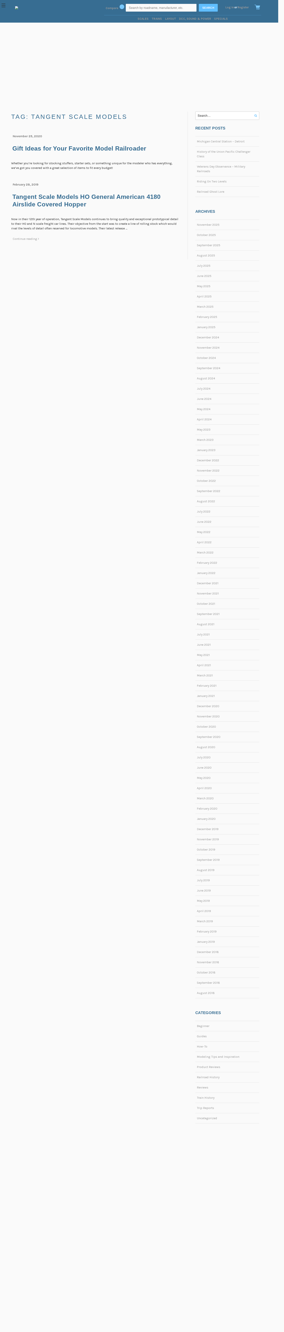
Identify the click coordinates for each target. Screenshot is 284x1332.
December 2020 (208, 706)
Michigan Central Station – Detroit (221, 141)
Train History (205, 1097)
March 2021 (205, 675)
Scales (143, 18)
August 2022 (206, 501)
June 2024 (204, 399)
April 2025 (204, 296)
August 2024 (206, 378)
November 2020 (208, 716)
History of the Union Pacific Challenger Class (223, 154)
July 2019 (203, 880)
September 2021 (208, 614)
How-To (202, 1046)
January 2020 (206, 819)
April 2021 (204, 665)
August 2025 (206, 255)
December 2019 (208, 829)
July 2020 (204, 757)
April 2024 (204, 419)
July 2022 (203, 511)
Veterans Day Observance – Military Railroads (221, 169)
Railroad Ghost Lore (210, 191)
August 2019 (205, 870)
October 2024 (206, 358)
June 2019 (204, 890)
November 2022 (208, 470)
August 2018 (206, 993)
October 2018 (206, 972)
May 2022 (203, 532)
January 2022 (206, 573)
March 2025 (205, 306)
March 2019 (205, 921)
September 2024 (208, 368)
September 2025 (208, 245)
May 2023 (203, 429)
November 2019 (208, 839)
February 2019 (207, 931)
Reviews (202, 1087)
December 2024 (208, 337)
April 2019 (204, 911)
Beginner (203, 1026)
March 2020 (205, 798)
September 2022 (208, 491)
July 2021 (203, 634)
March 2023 (205, 440)
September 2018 (208, 983)
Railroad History (208, 1077)
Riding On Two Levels (212, 181)
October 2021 (206, 604)
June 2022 (204, 522)
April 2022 (204, 542)
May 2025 (203, 286)
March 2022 (205, 552)
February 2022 (207, 563)
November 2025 (208, 225)
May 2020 (204, 778)
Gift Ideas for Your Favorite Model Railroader (79, 148)
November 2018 (208, 962)
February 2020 (207, 808)
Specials (221, 18)
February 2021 (207, 685)
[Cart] (256, 7)
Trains (157, 18)
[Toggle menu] (5, 5)
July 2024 (203, 388)
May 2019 (203, 901)
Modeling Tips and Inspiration (218, 1057)
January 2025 (206, 327)
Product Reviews (208, 1067)
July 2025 (203, 265)
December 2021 (208, 583)
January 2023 (206, 450)
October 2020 (206, 726)
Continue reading (25, 239)
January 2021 (206, 696)
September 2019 (208, 860)
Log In (229, 7)
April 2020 (204, 788)
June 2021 (204, 644)
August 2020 (206, 747)
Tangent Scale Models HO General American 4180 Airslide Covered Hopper (86, 200)
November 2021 (208, 593)
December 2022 (208, 460)
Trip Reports (205, 1108)
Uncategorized (207, 1118)
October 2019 (206, 849)
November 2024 (208, 347)
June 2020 (204, 767)
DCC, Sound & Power (195, 18)
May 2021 (203, 655)
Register (243, 7)
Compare (112, 8)
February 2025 (207, 317)
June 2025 (204, 276)
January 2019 (206, 942)
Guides (202, 1036)
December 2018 (208, 952)
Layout (170, 18)
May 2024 (203, 409)
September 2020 (208, 737)
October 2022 (206, 481)
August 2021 (205, 624)
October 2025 (206, 235)
